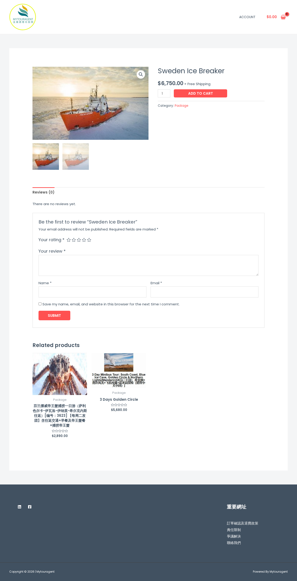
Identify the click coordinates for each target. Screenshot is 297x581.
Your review (52, 251)
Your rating (52, 240)
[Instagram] (11, 507)
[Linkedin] (19, 507)
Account (247, 17)
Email (156, 282)
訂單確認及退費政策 (242, 523)
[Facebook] (29, 507)
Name (45, 282)
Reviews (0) (43, 192)
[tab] (43, 192)
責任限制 (234, 529)
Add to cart (200, 93)
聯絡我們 (234, 542)
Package (181, 106)
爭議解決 (234, 536)
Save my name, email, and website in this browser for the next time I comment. (111, 304)
